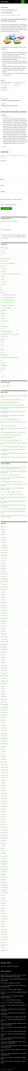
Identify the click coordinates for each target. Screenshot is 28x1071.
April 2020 (3, 725)
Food (2, 289)
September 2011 (4, 945)
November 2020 (4, 707)
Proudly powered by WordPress (7, 1069)
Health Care (3, 313)
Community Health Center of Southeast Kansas (11, 274)
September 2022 (4, 649)
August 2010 (3, 950)
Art (1, 255)
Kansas (2, 328)
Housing (2, 318)
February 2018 (4, 793)
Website (3, 191)
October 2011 (4, 942)
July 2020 (3, 717)
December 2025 (4, 547)
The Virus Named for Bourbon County (17, 1031)
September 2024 (4, 586)
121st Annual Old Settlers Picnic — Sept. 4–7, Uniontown (13, 457)
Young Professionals (5, 385)
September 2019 (4, 743)
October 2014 (4, 890)
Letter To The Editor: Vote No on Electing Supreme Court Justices (14, 467)
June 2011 (3, 947)
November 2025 (4, 550)
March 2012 (3, 929)
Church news (4, 268)
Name (2, 179)
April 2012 (3, 926)
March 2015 (3, 879)
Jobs (2, 323)
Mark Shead (12, 15)
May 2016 (3, 848)
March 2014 (3, 900)
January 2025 (4, 576)
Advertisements (4, 247)
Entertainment (4, 281)
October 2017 (4, 803)
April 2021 (3, 694)
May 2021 (3, 691)
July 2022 (3, 654)
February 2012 (4, 931)
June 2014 (3, 897)
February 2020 (4, 730)
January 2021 (4, 701)
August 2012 (3, 921)
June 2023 (3, 626)
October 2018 (4, 772)
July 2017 (3, 811)
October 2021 (4, 678)
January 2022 (4, 670)
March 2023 (3, 633)
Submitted (3, 362)
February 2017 (4, 824)
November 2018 (4, 769)
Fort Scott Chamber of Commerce (8, 294)
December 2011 (4, 937)
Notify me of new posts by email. (9, 204)
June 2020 (3, 720)
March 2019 (3, 759)
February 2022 (4, 667)
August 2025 (3, 558)
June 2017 (3, 814)
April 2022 (3, 662)
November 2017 (4, 801)
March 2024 (3, 602)
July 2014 (3, 895)
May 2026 (3, 534)
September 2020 (4, 712)
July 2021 (3, 686)
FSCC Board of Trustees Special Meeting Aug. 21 (11, 440)
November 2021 (4, 675)
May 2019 (3, 754)
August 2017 (3, 809)
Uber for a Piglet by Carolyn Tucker (12, 475)
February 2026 (4, 542)
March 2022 (3, 665)
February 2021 (4, 699)
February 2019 (4, 762)
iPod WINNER (4, 87)
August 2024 (3, 589)
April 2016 (3, 850)
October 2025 (4, 552)
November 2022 (4, 644)
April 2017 (3, 819)
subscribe (15, 31)
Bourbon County (4, 260)
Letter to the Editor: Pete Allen (15, 481)
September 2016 (4, 837)
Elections (3, 279)
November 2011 (4, 939)
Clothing (3, 271)
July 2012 (3, 924)
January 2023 (4, 639)
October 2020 (4, 709)
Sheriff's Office (4, 355)
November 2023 (4, 613)
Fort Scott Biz (4, 2)
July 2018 (3, 780)
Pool (2, 347)
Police (2, 344)
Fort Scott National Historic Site (8, 300)
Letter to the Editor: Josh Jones (14, 492)
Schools (2, 352)
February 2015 (4, 882)
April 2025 (3, 568)
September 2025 (4, 555)
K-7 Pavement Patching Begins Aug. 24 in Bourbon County (14, 446)
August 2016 (3, 840)
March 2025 (3, 571)
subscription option (15, 24)
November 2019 (4, 738)
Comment (3, 160)
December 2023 (4, 610)
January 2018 (4, 796)
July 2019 (3, 749)
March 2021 (3, 696)
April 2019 (3, 756)
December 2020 (4, 704)
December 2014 (4, 884)
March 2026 (3, 539)
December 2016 (4, 830)
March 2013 (3, 913)
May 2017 (3, 816)
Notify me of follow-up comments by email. (11, 199)
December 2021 (4, 673)
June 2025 (3, 563)
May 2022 (3, 660)
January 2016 (4, 858)
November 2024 (4, 581)
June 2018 (3, 782)
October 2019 (4, 741)
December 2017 (4, 798)
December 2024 (4, 579)
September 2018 (4, 775)
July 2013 (3, 905)
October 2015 (4, 866)
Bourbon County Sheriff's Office (8, 263)
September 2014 (4, 892)
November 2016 (4, 832)
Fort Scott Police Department (7, 302)
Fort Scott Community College (7, 297)
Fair (2, 287)
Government (3, 310)
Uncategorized (4, 7)
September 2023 (4, 618)
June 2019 (3, 751)
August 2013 (3, 903)
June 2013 (3, 908)
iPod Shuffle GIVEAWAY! (6, 82)
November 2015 (4, 864)
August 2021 (3, 683)
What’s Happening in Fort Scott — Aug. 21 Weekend (12, 405)
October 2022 (4, 647)
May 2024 (3, 597)
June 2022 (3, 657)
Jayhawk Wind (4, 321)
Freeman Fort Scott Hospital (7, 305)
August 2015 (3, 871)
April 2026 (3, 537)
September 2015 (4, 869)
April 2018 (3, 788)
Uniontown (3, 368)
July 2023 (3, 623)
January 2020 (4, 733)
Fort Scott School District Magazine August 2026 (15, 509)
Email (2, 185)
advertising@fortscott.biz (18, 235)
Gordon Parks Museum (6, 307)
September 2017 (4, 806)
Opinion (2, 341)
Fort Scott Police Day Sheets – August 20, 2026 (11, 399)
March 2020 (3, 728)
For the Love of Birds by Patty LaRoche (9, 419)
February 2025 (4, 573)
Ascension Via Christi (5, 258)
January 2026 (4, 545)
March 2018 (3, 790)
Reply (5, 146)
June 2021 (3, 688)
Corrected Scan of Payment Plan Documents (10, 99)
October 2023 (4, 615)
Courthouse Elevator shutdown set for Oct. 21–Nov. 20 (13, 432)
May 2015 (3, 874)
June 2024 (3, 594)
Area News (3, 253)
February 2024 (4, 605)
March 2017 (3, 822)
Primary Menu (26, 1)
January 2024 (4, 607)
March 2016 (3, 853)
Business (3, 266)
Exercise (2, 284)
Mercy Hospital (4, 336)
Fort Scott (3, 292)
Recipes (2, 349)
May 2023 (3, 628)
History (2, 315)
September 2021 (4, 681)
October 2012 (4, 916)
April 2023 (3, 631)
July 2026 (3, 529)
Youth (2, 370)
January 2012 (4, 934)
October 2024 (4, 584)
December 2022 (4, 641)
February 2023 (4, 636)
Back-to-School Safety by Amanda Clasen (10, 402)
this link (14, 57)
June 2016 (3, 845)
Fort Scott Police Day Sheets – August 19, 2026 (11, 435)
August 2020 (3, 715)
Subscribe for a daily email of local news (9, 221)
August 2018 (3, 777)
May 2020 (3, 722)
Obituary (3, 339)
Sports (2, 360)
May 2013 (3, 911)
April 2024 (3, 600)
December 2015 (4, 861)
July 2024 (3, 592)
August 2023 (3, 620)
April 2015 (3, 877)
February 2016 (4, 856)
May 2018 (3, 785)
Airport (2, 250)
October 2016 (4, 835)
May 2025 (3, 566)
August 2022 (3, 652)
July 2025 (3, 560)
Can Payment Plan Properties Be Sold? (9, 104)
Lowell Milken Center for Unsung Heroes (10, 334)
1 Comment (18, 15)
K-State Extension (5, 326)
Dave (2, 475)
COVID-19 (3, 276)
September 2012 (4, 918)
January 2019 (4, 764)
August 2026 (3, 526)
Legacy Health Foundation (6, 331)
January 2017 (4, 827)
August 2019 (3, 746)
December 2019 (4, 735)
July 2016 (3, 843)
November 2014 (4, 887)
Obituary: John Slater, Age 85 (7, 437)
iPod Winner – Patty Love (19, 82)
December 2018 (4, 767)
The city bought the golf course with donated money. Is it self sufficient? (13, 1042)
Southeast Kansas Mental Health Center (9, 357)
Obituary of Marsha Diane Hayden (8, 425)
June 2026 (3, 532)
